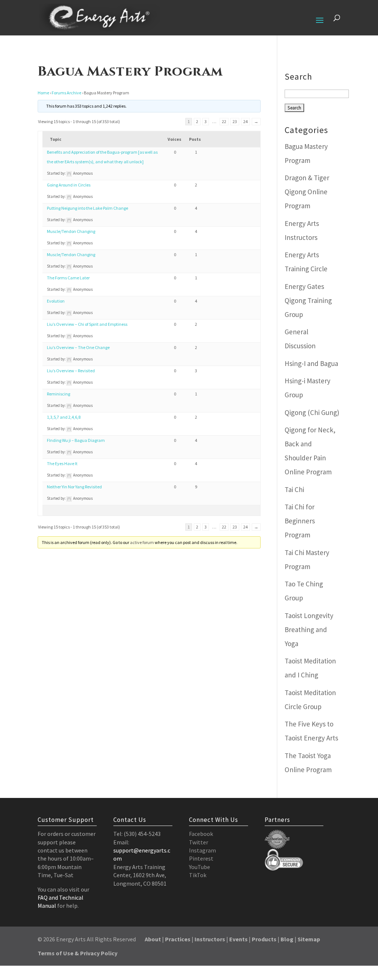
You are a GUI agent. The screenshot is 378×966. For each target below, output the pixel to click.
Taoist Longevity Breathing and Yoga (309, 629)
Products (264, 939)
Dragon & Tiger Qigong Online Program (307, 191)
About (153, 939)
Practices (177, 939)
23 (235, 121)
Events (238, 939)
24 (245, 121)
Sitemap (309, 939)
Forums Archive (66, 92)
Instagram (202, 850)
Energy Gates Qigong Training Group (308, 300)
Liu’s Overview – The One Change (78, 347)
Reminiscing (58, 394)
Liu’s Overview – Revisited (71, 370)
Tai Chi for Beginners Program (300, 520)
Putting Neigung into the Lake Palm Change (87, 208)
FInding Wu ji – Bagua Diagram (76, 440)
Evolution (56, 301)
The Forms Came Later (68, 277)
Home (43, 92)
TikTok (197, 875)
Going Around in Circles (68, 185)
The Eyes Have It (62, 463)
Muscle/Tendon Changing (71, 231)
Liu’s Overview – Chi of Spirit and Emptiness (87, 324)
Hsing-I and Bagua (311, 363)
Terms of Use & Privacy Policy (77, 953)
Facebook (201, 833)
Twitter (198, 842)
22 (224, 121)
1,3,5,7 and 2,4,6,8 (63, 417)
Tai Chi (294, 489)
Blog (287, 939)
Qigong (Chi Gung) (312, 412)
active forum (142, 542)
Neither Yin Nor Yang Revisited (74, 486)
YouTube (199, 867)
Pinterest (201, 858)
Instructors (210, 939)
